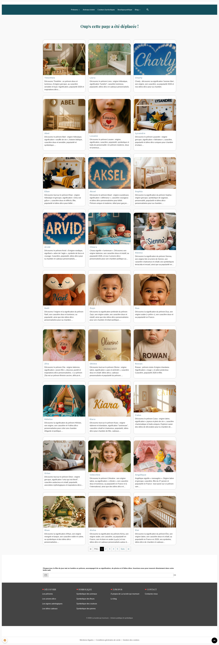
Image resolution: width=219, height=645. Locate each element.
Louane (94, 136)
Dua (137, 308)
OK (174, 575)
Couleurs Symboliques (106, 9)
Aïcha (93, 530)
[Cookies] (4, 640)
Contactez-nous (151, 594)
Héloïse (48, 419)
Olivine (93, 363)
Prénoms (74, 9)
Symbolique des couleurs (86, 604)
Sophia (139, 191)
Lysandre (140, 133)
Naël (46, 308)
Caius (138, 415)
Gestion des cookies (131, 640)
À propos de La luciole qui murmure (125, 594)
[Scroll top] (214, 640)
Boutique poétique (125, 9)
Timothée (49, 77)
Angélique (140, 474)
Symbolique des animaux (86, 594)
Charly (138, 77)
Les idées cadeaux (49, 609)
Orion (47, 473)
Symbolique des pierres (86, 609)
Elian (47, 191)
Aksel (93, 191)
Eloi (137, 530)
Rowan (138, 363)
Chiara (93, 247)
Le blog (114, 599)
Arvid (47, 247)
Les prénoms (47, 594)
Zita (46, 363)
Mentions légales (87, 640)
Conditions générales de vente (108, 640)
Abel (46, 133)
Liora (92, 77)
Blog (137, 9)
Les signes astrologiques (52, 604)
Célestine (95, 474)
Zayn (92, 308)
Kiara (92, 419)
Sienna (139, 252)
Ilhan (47, 530)
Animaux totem (89, 9)
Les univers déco (49, 599)
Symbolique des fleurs (85, 599)
